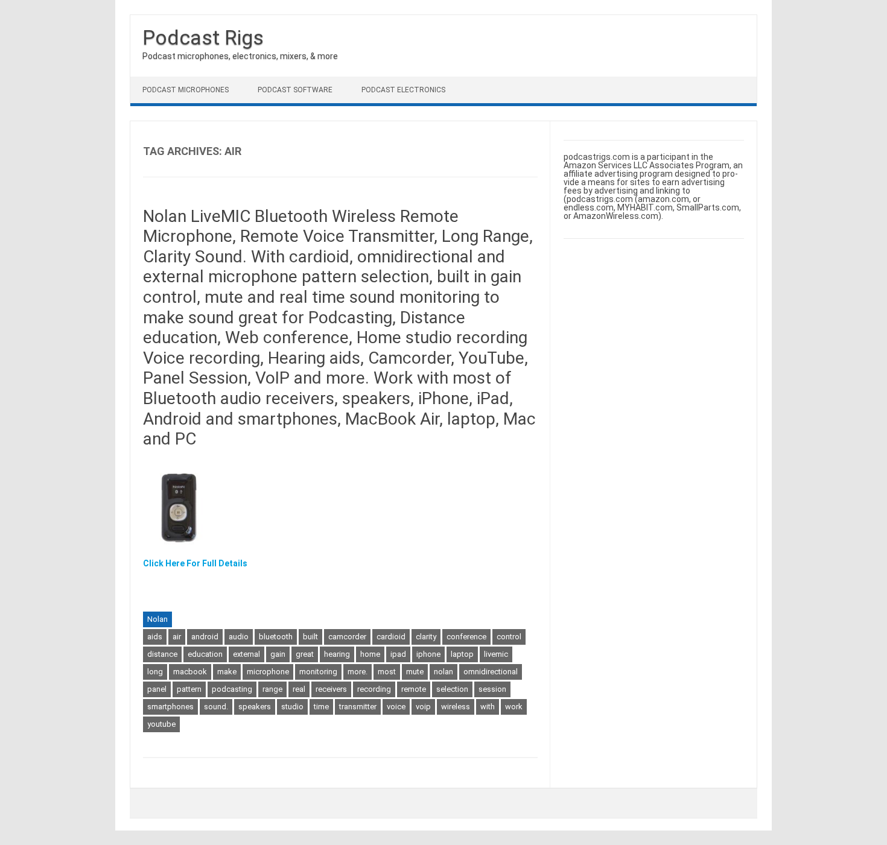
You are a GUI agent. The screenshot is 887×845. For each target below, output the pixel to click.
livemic (496, 654)
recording (374, 689)
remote (413, 689)
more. (357, 671)
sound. (216, 706)
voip (423, 706)
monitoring (318, 671)
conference (466, 636)
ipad (398, 654)
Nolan (157, 619)
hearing (337, 654)
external (246, 654)
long (155, 671)
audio (239, 636)
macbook (190, 671)
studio (292, 706)
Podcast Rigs (203, 37)
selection (452, 689)
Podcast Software (295, 90)
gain (277, 654)
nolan (443, 671)
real (299, 689)
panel (157, 689)
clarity (426, 636)
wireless (455, 706)
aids (154, 636)
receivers (331, 689)
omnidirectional (490, 671)
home (370, 654)
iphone (428, 654)
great (305, 654)
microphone (268, 671)
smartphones (170, 706)
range (272, 689)
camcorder (347, 636)
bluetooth (276, 636)
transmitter (358, 706)
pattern (189, 689)
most (387, 671)
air (177, 636)
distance (162, 654)
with (487, 706)
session (492, 689)
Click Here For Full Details (195, 563)
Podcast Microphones (185, 90)
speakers (254, 706)
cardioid (391, 636)
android (204, 636)
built (310, 636)
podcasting (232, 689)
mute (415, 671)
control (509, 636)
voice (396, 706)
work (514, 706)
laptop (462, 654)
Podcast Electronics (403, 90)
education (205, 654)
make (227, 671)
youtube (161, 724)
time (321, 706)
